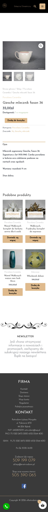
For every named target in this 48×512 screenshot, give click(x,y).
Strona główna (9, 89)
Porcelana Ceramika (12, 97)
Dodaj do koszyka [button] (12, 292)
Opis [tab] (5, 144)
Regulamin (24, 403)
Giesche (18, 131)
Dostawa (24, 393)
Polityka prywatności (24, 407)
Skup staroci (24, 396)
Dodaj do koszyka (16, 120)
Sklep (19, 89)
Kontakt (24, 389)
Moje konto (24, 400)
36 (13, 131)
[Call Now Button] (6, 506)
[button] (40, 45)
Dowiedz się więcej (12, 239)
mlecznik (25, 131)
